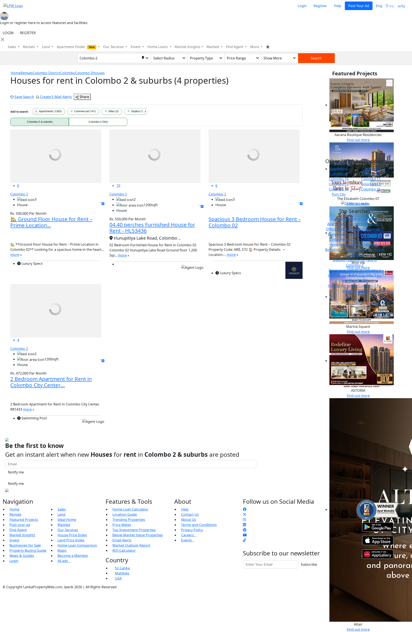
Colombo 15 (371, 189)
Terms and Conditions (199, 524)
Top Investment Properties (134, 530)
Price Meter (121, 524)
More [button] (255, 46)
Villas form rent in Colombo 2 (355, 239)
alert (14, 426)
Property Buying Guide (27, 550)
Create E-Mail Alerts (55, 96)
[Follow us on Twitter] (244, 514)
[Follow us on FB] (244, 509)
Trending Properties (128, 519)
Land (61, 514)
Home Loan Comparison (77, 545)
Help (337, 5)
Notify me (16, 472)
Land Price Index (71, 540)
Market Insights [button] (187, 46)
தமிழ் (401, 5)
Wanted (64, 524)
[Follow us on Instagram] (244, 519)
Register (320, 5)
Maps (62, 550)
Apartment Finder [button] (76, 46)
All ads (64, 560)
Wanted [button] (213, 46)
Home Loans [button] (158, 46)
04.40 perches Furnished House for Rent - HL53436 (152, 227)
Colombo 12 (338, 184)
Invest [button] (136, 46)
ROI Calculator (124, 550)
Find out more (358, 140)
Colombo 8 (338, 173)
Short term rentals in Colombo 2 (355, 270)
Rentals (15, 514)
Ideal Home (67, 519)
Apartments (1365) (50, 111)
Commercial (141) (84, 111)
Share (84, 96)
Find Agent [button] (235, 46)
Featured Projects (23, 519)
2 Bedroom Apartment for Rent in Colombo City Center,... (51, 382)
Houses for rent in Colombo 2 (355, 218)
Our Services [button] (114, 46)
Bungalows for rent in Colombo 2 (355, 234)
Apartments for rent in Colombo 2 (354, 224)
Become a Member (73, 555)
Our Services (68, 530)
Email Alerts (122, 540)
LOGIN (8, 32)
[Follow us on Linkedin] (244, 524)
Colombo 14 (338, 189)
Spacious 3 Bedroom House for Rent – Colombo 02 (255, 222)
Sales (12, 46)
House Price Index (72, 535)
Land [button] (46, 46)
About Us (188, 519)
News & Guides (21, 555)
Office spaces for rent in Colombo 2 (354, 229)
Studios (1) (137, 111)
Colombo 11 (371, 179)
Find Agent (18, 530)
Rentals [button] (29, 46)
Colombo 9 (371, 173)
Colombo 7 (371, 168)
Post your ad (19, 524)
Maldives (122, 573)
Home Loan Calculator (130, 509)
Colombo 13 (371, 184)
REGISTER (28, 32)
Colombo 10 (338, 179)
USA (118, 578)
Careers (188, 535)
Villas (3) (112, 111)
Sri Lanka (122, 568)
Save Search (24, 96)
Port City (339, 194)
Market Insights (22, 535)
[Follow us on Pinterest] (244, 530)
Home (14, 509)
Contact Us (190, 514)
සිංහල (390, 5)
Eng (379, 5)
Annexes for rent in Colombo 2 (355, 244)
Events (187, 540)
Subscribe (309, 564)
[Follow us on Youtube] (245, 535)
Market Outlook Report (131, 545)
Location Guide (124, 514)
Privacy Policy (192, 530)
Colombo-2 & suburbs (40, 121)
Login (302, 5)
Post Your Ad (358, 5)
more (14, 254)
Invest (14, 540)
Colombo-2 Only (98, 121)
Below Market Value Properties (137, 535)
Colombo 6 (338, 168)
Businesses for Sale (25, 545)
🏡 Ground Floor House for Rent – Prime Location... (51, 222)
